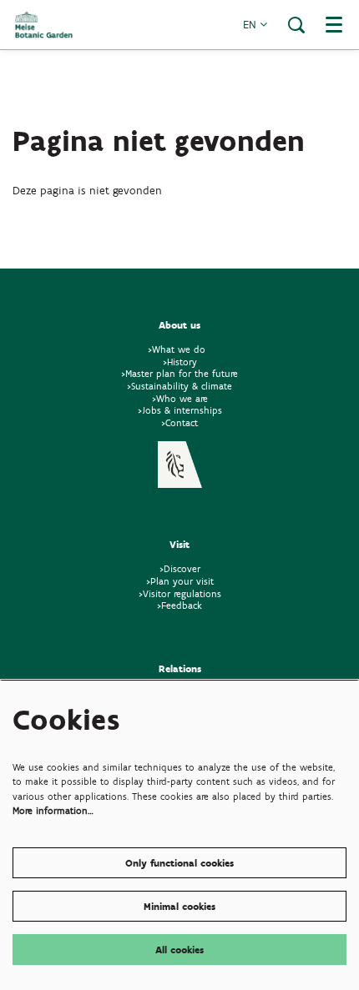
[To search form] (296, 25)
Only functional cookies (179, 863)
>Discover (179, 568)
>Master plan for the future (179, 373)
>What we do (180, 349)
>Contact (179, 422)
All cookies (179, 949)
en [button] (251, 24)
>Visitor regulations (180, 593)
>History (180, 361)
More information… (53, 810)
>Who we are (180, 398)
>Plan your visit (180, 581)
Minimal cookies (179, 906)
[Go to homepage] (44, 24)
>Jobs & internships (180, 410)
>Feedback (179, 605)
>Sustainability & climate (179, 385)
